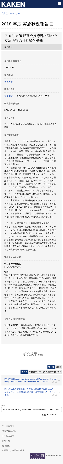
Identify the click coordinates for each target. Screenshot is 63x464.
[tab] (33, 354)
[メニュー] (59, 3)
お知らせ (6, 440)
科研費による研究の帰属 (13, 450)
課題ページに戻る (11, 13)
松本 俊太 (8, 95)
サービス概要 (8, 426)
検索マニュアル (9, 431)
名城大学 (8, 81)
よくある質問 (8, 436)
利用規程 (6, 445)
